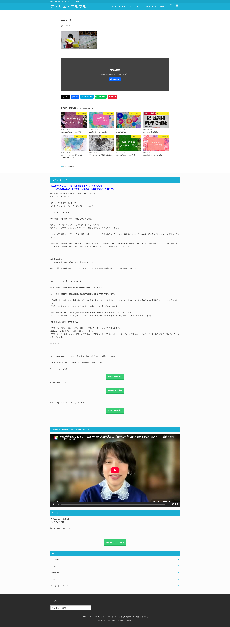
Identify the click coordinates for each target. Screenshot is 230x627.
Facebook (55, 559)
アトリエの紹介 (134, 6)
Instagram (55, 573)
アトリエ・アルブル (68, 6)
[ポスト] (65, 97)
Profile (122, 6)
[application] (115, 470)
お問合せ (163, 6)
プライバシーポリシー (110, 617)
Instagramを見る (115, 376)
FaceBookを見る (115, 390)
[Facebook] (115, 79)
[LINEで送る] (101, 97)
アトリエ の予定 (150, 6)
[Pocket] (112, 97)
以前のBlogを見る (115, 410)
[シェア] (75, 97)
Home (113, 6)
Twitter (53, 566)
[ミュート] (173, 504)
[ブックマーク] (87, 97)
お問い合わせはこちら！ (115, 542)
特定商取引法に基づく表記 (130, 617)
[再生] (53, 504)
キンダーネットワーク (59, 586)
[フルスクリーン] (176, 504)
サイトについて (94, 617)
